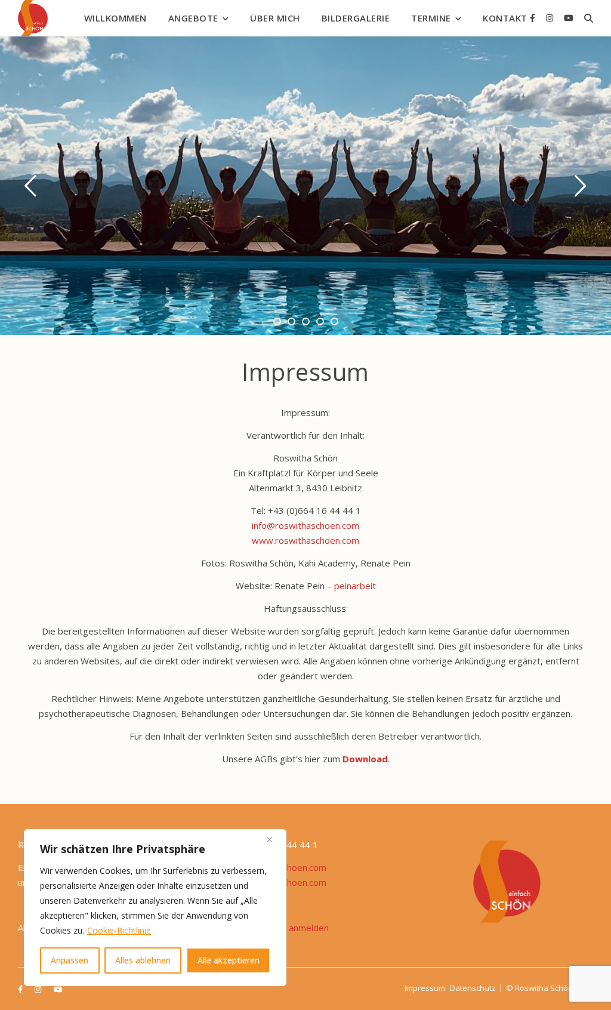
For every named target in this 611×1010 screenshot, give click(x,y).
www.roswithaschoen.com (305, 540)
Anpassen (69, 960)
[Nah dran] (274, 839)
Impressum (425, 988)
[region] (155, 907)
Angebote (193, 18)
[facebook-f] (534, 17)
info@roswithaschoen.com (305, 525)
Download (365, 759)
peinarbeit (355, 586)
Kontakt (505, 18)
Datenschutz (473, 988)
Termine (431, 18)
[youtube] (568, 17)
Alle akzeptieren (229, 960)
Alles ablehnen (143, 960)
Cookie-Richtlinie (119, 930)
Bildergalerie (356, 18)
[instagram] (551, 17)
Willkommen (115, 18)
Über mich (275, 18)
